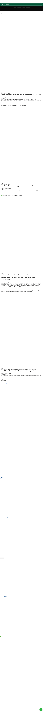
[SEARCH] (41, 4)
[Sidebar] (1, 475)
